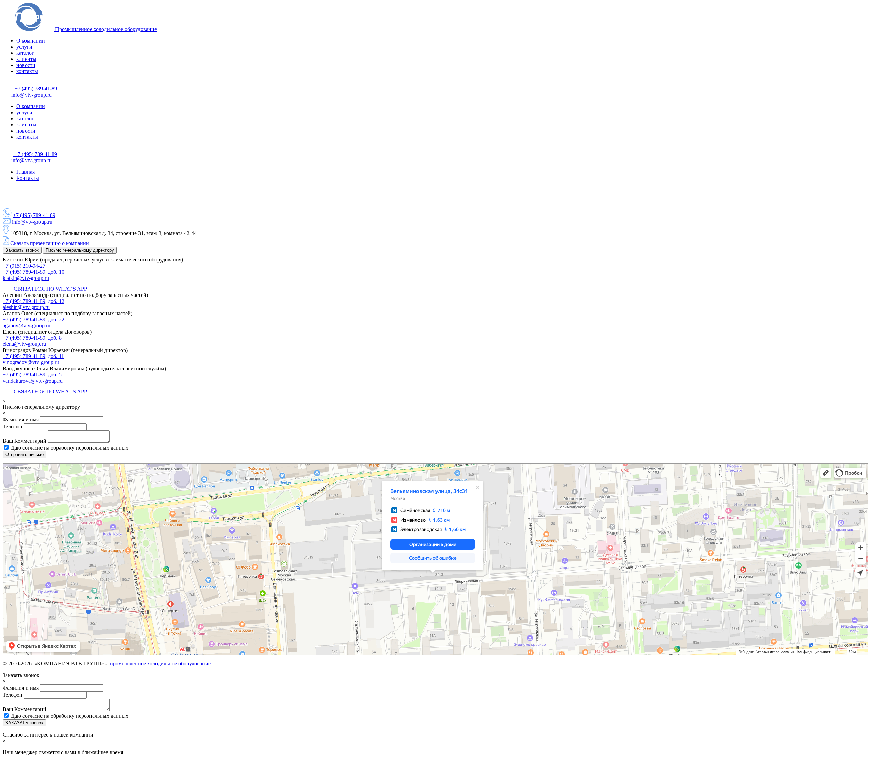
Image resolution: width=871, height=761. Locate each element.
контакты (27, 71)
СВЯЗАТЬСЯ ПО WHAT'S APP (49, 289)
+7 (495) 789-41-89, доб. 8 (32, 338)
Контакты (27, 178)
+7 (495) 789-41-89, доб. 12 (33, 301)
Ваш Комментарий (25, 441)
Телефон (12, 426)
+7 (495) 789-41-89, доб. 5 (32, 374)
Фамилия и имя (21, 419)
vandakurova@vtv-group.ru (33, 381)
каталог (25, 53)
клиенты (26, 59)
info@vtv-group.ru (31, 95)
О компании (30, 41)
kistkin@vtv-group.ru (26, 278)
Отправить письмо (24, 454)
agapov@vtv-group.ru (26, 325)
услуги (24, 47)
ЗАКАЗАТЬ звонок (24, 722)
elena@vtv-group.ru (24, 344)
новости (25, 65)
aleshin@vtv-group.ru (26, 307)
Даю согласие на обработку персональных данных (69, 448)
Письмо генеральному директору (80, 250)
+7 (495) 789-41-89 (35, 88)
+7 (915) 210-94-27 (24, 266)
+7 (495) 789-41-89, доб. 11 (33, 356)
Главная (25, 172)
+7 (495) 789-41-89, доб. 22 (33, 319)
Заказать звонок (22, 250)
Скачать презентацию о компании (49, 243)
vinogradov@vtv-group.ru (31, 362)
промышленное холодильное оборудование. (160, 663)
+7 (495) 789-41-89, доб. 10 (33, 272)
